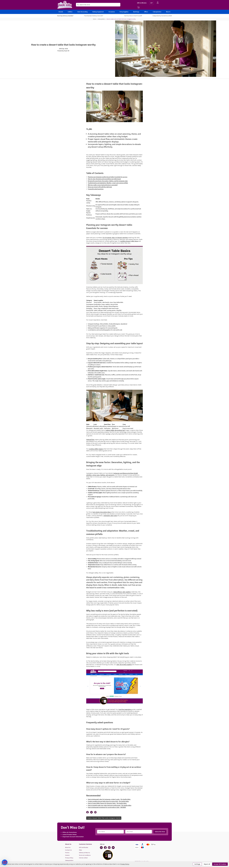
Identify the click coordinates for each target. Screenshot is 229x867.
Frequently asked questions (95, 189)
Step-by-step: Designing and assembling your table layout (104, 179)
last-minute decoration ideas (102, 512)
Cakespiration (157, 12)
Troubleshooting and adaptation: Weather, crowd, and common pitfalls (108, 183)
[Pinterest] (95, 812)
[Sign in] (157, 3)
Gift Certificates (142, 3)
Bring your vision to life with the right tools (100, 187)
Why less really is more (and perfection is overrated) (103, 185)
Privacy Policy (69, 858)
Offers (146, 12)
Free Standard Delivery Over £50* (93, 16)
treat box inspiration (125, 709)
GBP (151, 3)
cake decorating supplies (124, 665)
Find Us (67, 852)
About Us (67, 847)
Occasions (112, 12)
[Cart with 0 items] (142, 8)
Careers (67, 855)
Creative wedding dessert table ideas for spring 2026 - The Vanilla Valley (108, 801)
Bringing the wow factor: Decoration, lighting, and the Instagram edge (108, 181)
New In (168, 12)
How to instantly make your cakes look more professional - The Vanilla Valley (109, 805)
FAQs (80, 850)
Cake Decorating (82, 12)
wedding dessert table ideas (129, 241)
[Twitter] (91, 812)
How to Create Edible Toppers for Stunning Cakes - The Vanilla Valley (107, 803)
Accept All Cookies (220, 864)
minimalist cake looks (110, 516)
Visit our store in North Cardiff (133, 16)
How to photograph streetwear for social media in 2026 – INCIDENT (107, 807)
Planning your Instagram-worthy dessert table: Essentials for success (107, 177)
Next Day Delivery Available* (65, 16)
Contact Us (68, 850)
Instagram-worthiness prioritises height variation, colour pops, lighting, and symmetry (112, 474)
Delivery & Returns (84, 852)
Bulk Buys (136, 12)
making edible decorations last (115, 430)
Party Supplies (124, 12)
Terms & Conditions (85, 855)
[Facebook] (87, 812)
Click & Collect (83, 858)
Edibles (70, 12)
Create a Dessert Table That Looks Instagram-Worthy (104, 818)
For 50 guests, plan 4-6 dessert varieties (115, 238)
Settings (197, 864)
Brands (61, 12)
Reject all (207, 864)
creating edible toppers (96, 449)
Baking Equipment (98, 12)
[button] (5, 862)
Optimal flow (90, 440)
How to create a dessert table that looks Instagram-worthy (63, 44)
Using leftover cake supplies (122, 592)
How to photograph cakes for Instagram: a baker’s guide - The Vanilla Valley (109, 799)
